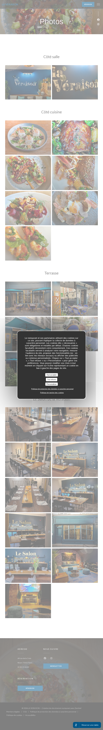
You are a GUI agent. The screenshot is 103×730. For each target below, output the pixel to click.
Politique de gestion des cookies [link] (52, 393)
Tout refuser (51, 379)
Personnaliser (52, 384)
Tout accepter (52, 375)
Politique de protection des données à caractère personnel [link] (52, 389)
